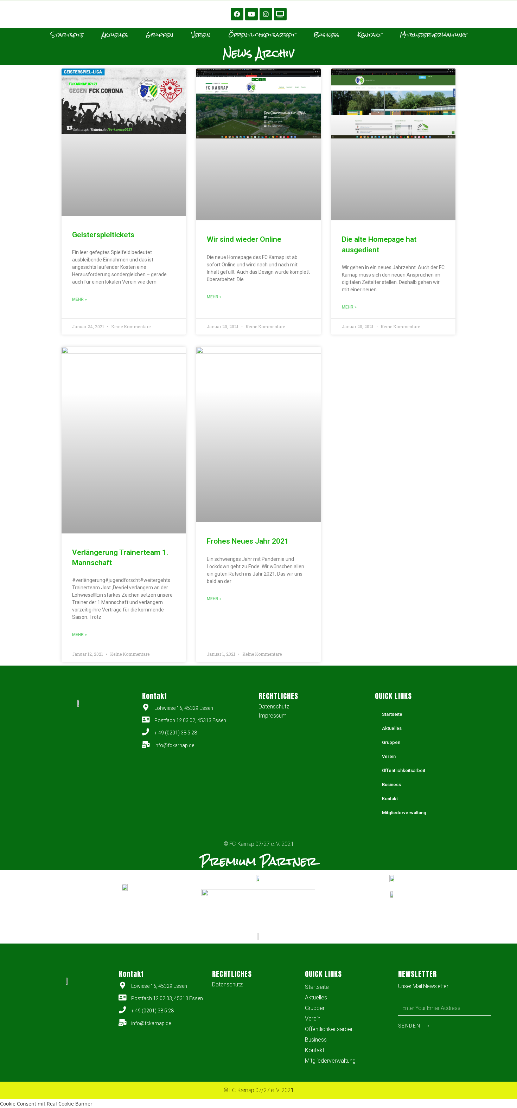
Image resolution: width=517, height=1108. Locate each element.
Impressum (272, 715)
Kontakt (369, 34)
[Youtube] (251, 14)
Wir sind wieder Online (244, 239)
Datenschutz (273, 706)
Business (326, 34)
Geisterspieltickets (103, 235)
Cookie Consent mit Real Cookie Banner (46, 1103)
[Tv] (280, 14)
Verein (201, 34)
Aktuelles (115, 34)
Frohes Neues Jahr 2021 (248, 541)
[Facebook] (237, 14)
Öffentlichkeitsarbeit (262, 34)
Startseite (67, 34)
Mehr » (79, 299)
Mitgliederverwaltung (433, 34)
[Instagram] (266, 14)
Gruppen (159, 34)
